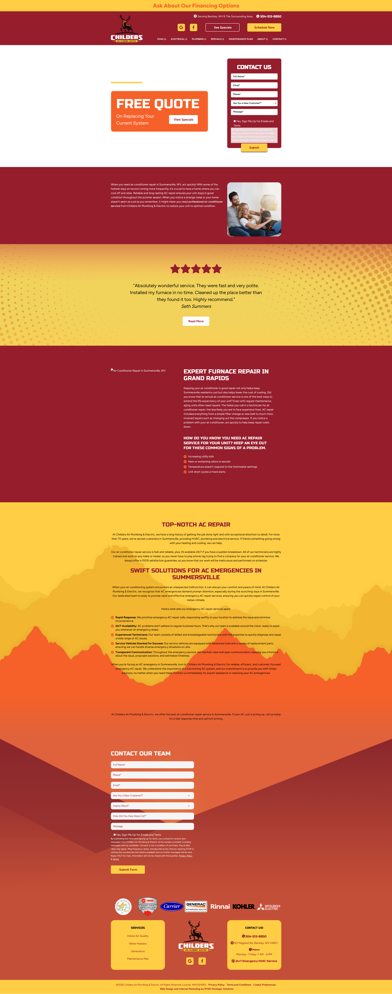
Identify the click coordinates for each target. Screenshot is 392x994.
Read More (196, 321)
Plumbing (198, 39)
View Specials (183, 119)
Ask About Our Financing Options (196, 5)
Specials (216, 39)
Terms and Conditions (239, 984)
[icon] (181, 27)
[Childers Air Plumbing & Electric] (127, 28)
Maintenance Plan (241, 39)
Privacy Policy (185, 855)
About (261, 39)
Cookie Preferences (264, 984)
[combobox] (254, 103)
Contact (278, 39)
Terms (116, 859)
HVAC (160, 39)
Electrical (178, 39)
